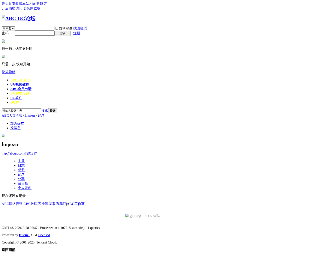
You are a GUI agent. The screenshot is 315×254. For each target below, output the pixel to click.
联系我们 (59, 204)
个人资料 (25, 188)
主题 (21, 161)
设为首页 (8, 4)
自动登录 (65, 28)
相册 (21, 170)
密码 (5, 33)
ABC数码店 (38, 4)
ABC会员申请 (21, 89)
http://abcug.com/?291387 (19, 153)
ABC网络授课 (12, 204)
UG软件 (16, 98)
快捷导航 (8, 72)
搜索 (44, 110)
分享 (21, 179)
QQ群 (14, 102)
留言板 (23, 183)
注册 (76, 33)
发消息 (15, 128)
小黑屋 (47, 204)
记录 (41, 115)
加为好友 (17, 123)
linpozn (30, 115)
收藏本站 (22, 4)
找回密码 (80, 28)
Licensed (44, 235)
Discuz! (24, 235)
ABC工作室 (76, 204)
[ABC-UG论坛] (19, 18)
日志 (21, 165)
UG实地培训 (19, 93)
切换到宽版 (31, 8)
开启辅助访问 (12, 8)
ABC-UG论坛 (20, 80)
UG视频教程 (19, 84)
